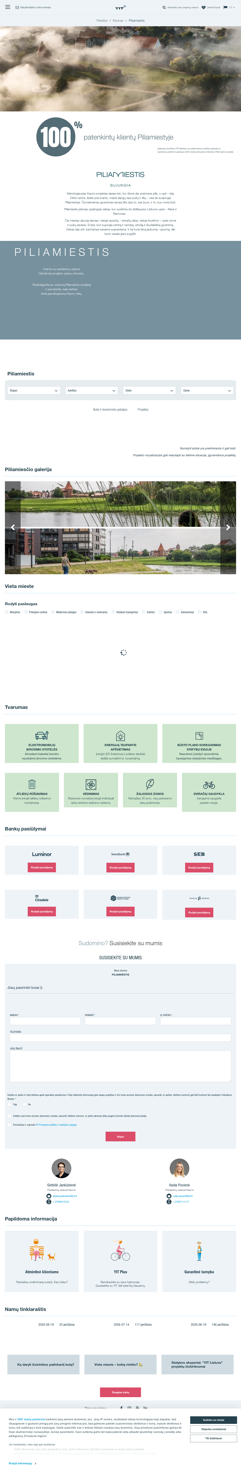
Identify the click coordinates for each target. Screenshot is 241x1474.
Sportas (168, 612)
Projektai (143, 409)
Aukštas (72, 390)
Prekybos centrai (38, 612)
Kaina (186, 390)
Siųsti (120, 1136)
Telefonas (15, 1031)
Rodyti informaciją (20, 1463)
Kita (205, 612)
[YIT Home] (120, 7)
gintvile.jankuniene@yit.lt (65, 1196)
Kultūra (151, 612)
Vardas (14, 1015)
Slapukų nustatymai (213, 1429)
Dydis (128, 390)
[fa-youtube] (137, 1408)
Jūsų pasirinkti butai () (24, 987)
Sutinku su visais (213, 1420)
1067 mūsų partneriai (31, 1419)
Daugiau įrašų (120, 1392)
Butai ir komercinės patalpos (110, 409)
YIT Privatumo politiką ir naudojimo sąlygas (56, 1124)
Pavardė (89, 1015)
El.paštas (165, 1015)
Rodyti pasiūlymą (42, 867)
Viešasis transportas (127, 612)
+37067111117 (181, 1201)
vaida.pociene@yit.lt (182, 1196)
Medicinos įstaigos (66, 612)
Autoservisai (187, 612)
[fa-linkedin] (145, 1408)
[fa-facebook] (121, 1408)
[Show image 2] (120, 551)
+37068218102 (61, 1201)
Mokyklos (15, 612)
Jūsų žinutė (16, 1048)
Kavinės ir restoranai (96, 612)
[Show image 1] (120, 504)
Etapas (13, 390)
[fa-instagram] (129, 1408)
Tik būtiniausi (213, 1438)
